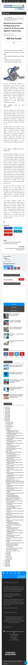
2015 (6, 418)
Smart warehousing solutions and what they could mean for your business (16, 396)
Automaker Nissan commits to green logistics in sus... (14, 463)
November (8, 423)
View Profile (9, 266)
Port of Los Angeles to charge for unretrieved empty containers (16, 381)
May (7, 553)
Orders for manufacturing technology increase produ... (14, 501)
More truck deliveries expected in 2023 (13, 50)
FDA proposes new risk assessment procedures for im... (14, 449)
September (9, 426)
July (7, 429)
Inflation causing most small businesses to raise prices (16, 365)
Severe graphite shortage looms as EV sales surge (15, 328)
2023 (6, 407)
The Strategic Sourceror (8, 661)
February (8, 557)
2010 (6, 563)
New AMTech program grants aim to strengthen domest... (14, 433)
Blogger (21, 279)
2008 (6, 566)
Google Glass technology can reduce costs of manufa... (14, 488)
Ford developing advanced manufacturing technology (12, 496)
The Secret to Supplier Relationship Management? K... (14, 531)
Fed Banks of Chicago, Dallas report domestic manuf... (14, 436)
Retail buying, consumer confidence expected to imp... (14, 441)
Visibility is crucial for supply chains (12, 60)
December (8, 422)
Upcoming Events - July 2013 (12, 499)
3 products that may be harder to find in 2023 (15, 321)
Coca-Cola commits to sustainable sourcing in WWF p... (13, 506)
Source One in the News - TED (13, 550)
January (8, 559)
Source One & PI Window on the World (14, 516)
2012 (6, 560)
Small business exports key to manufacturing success (12, 528)
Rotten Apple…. (9, 450)
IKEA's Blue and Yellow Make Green (14, 498)
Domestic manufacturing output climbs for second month (15, 493)
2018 (6, 414)
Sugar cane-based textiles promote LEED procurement (14, 460)
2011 (6, 561)
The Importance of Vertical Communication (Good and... (13, 523)
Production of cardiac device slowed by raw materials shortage (16, 388)
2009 (6, 564)
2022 (6, 408)
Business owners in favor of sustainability (12, 546)
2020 (6, 411)
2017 (6, 415)
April (7, 555)
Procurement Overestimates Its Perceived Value (13, 536)
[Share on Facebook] (8, 228)
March (7, 556)
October (8, 425)
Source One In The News (11, 549)
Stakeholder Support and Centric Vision (15, 481)
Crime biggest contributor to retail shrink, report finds (16, 373)
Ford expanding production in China (14, 548)
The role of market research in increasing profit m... (13, 446)
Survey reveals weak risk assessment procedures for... (14, 478)
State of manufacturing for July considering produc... (13, 455)
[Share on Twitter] (17, 228)
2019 (6, 412)
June (7, 552)
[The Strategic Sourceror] (14, 7)
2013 (6, 420)
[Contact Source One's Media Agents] (14, 632)
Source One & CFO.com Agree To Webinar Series (13, 458)
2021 (6, 409)
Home (5, 17)
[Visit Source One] (8, 231)
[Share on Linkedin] (17, 231)
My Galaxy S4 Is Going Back (12, 544)
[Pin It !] (8, 234)
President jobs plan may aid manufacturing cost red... (12, 431)
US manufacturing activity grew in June (15, 542)
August (8, 427)
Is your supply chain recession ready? (12, 61)
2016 (6, 416)
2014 (6, 419)
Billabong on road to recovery (12, 480)
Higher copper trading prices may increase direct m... (13, 453)
